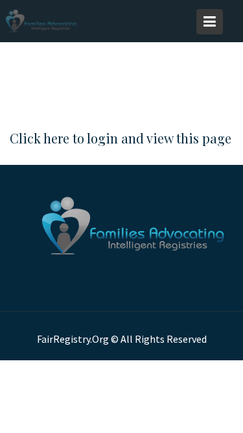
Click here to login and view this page (120, 138)
